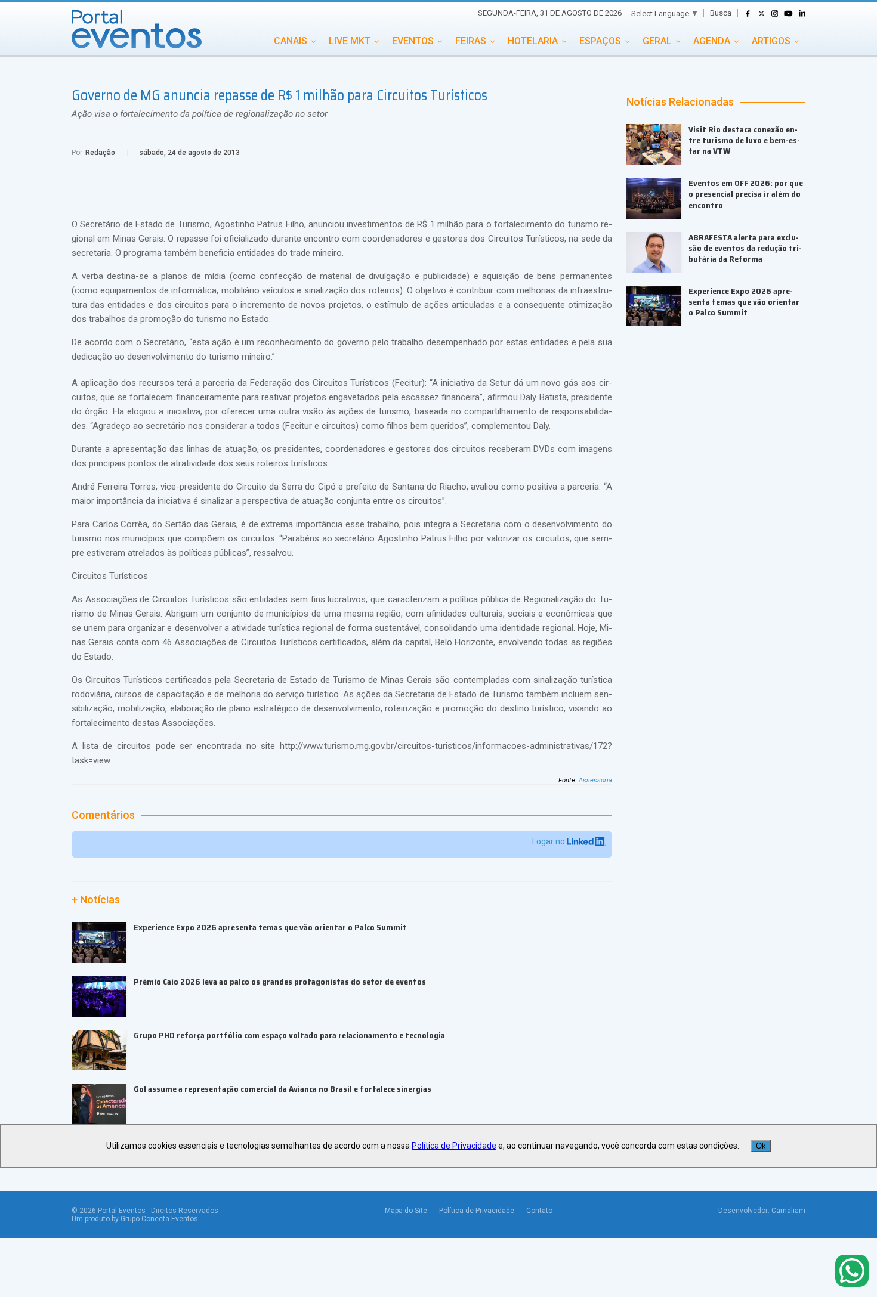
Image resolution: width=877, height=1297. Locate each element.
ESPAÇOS (600, 41)
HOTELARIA (533, 41)
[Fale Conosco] (852, 1272)
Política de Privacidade (476, 1210)
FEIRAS (470, 41)
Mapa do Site (406, 1210)
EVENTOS (413, 41)
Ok (761, 1145)
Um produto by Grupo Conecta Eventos (135, 1219)
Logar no (549, 841)
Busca (720, 12)
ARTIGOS (771, 41)
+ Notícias (96, 900)
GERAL (657, 41)
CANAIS (290, 41)
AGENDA (711, 41)
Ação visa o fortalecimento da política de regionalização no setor (200, 114)
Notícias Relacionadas (680, 102)
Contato (539, 1210)
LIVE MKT (349, 41)
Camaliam (788, 1210)
